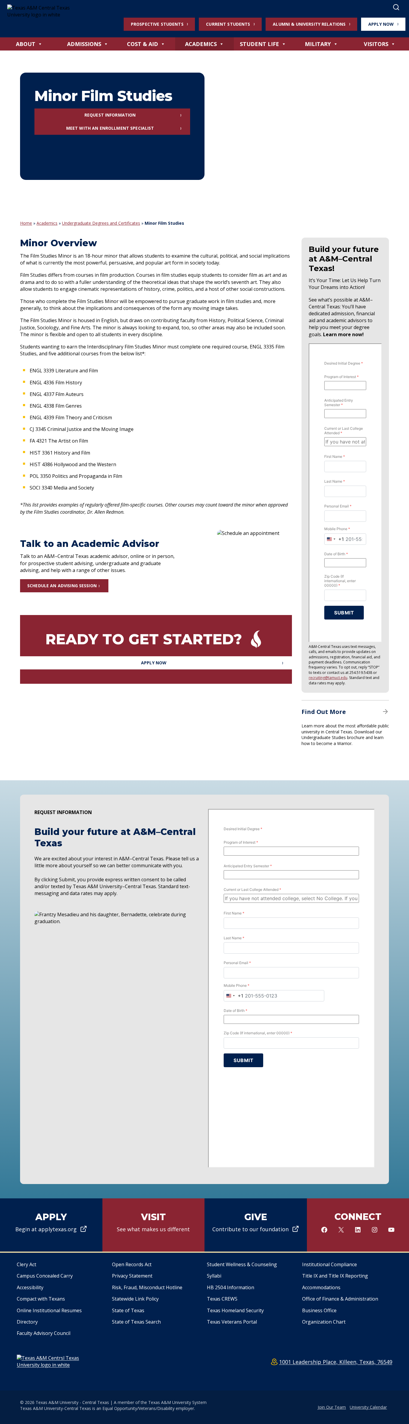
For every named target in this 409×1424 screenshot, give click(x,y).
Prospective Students (157, 24)
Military (318, 44)
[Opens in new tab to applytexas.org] (51, 1225)
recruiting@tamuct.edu (328, 677)
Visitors (376, 44)
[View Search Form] (396, 7)
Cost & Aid (142, 44)
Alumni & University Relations (309, 24)
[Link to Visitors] (153, 1225)
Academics (201, 44)
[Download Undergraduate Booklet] (345, 726)
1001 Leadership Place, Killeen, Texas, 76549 (335, 1361)
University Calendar (368, 1407)
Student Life (259, 44)
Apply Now (381, 24)
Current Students (228, 24)
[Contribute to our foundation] (256, 1225)
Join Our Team (332, 1407)
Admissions (84, 44)
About (25, 44)
